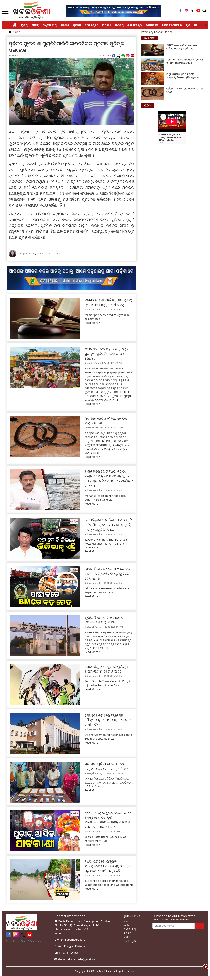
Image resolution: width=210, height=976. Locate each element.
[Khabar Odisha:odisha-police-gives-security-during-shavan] (152, 64)
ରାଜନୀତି (64, 25)
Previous (199, 25)
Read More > (92, 323)
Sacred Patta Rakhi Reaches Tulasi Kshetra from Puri (106, 839)
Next (206, 25)
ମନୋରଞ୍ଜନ (91, 25)
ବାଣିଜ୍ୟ (119, 25)
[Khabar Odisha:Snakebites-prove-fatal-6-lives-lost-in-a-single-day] (152, 93)
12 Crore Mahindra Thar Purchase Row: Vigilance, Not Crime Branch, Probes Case (106, 543)
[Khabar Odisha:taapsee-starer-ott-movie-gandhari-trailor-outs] (152, 78)
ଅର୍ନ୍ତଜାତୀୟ (50, 25)
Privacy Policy (12, 941)
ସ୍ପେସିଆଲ (151, 25)
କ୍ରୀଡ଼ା (77, 25)
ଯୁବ (188, 25)
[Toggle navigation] (204, 10)
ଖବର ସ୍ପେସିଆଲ (172, 25)
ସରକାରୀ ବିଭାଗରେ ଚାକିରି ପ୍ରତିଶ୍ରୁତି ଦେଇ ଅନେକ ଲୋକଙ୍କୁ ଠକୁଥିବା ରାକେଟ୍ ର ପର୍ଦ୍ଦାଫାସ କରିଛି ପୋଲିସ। (109, 782)
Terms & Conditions (31, 941)
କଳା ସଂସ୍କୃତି (134, 25)
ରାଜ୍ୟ (24, 25)
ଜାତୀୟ (35, 25)
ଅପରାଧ (106, 25)
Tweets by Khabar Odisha (157, 32)
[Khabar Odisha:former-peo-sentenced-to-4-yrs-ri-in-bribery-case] (152, 49)
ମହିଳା (197, 25)
